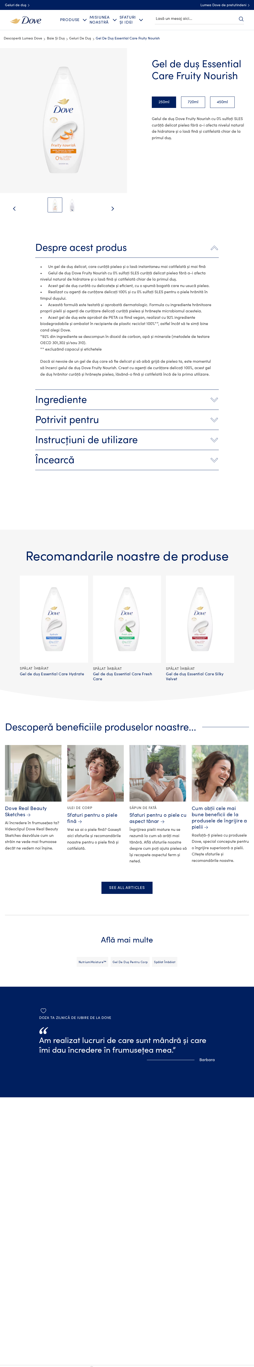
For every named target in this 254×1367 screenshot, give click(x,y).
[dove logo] (25, 19)
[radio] (164, 102)
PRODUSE (70, 20)
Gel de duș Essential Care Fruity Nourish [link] (128, 38)
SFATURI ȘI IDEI (128, 19)
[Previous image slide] (10, 208)
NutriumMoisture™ (92, 962)
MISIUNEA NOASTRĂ (100, 19)
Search (241, 19)
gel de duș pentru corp (130, 962)
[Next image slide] (116, 208)
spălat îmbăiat (164, 962)
